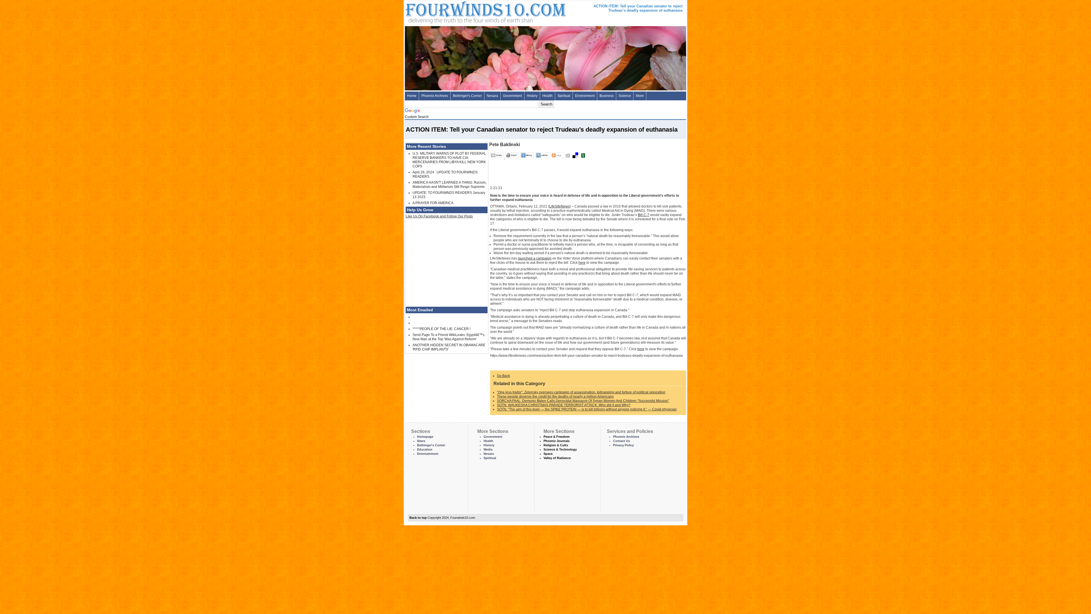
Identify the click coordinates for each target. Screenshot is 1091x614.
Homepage (425, 436)
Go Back (503, 376)
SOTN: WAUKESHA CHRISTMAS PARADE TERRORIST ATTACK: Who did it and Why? (563, 405)
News (421, 441)
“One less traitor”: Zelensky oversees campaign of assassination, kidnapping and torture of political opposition (581, 392)
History (532, 96)
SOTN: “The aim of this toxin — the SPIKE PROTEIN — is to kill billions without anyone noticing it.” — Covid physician (587, 409)
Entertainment (427, 453)
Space (548, 453)
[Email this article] (497, 157)
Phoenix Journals (557, 441)
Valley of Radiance (557, 458)
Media (488, 449)
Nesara (492, 96)
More (640, 96)
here (582, 263)
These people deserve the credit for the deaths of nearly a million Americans (555, 397)
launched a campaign (534, 258)
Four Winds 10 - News (462, 11)
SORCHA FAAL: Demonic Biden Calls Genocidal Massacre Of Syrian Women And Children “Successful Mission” (583, 401)
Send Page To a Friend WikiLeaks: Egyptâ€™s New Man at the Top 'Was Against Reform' (448, 337)
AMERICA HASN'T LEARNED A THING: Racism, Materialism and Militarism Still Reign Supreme (449, 185)
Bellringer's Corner (467, 96)
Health (547, 96)
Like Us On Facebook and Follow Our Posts (439, 216)
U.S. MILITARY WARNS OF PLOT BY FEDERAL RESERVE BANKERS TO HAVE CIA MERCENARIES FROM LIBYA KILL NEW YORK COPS (449, 160)
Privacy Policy (623, 445)
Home (412, 96)
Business (606, 96)
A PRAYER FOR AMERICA (433, 203)
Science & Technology (560, 449)
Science (625, 96)
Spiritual (563, 96)
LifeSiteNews (559, 206)
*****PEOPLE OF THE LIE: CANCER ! (441, 329)
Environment (585, 96)
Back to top (418, 517)
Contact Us (621, 441)
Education (424, 449)
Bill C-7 (643, 215)
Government (512, 96)
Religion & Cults (556, 445)
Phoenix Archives (434, 96)
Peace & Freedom (557, 436)
